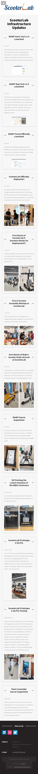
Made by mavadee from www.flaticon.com (22, 766)
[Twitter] (15, 732)
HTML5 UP (23, 763)
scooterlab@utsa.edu (18, 752)
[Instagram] (9, 732)
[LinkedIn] (4, 732)
